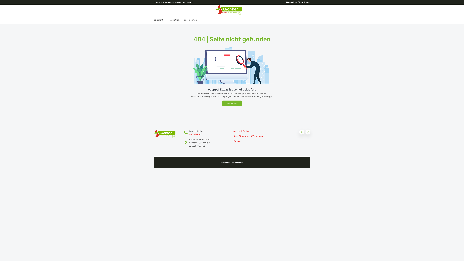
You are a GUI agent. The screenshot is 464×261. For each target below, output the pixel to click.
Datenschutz (237, 163)
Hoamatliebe (174, 20)
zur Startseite (232, 103)
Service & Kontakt (241, 131)
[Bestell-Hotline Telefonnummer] (186, 133)
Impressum (225, 163)
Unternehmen (190, 20)
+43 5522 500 (195, 134)
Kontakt (236, 141)
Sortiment (158, 20)
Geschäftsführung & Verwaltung (248, 136)
